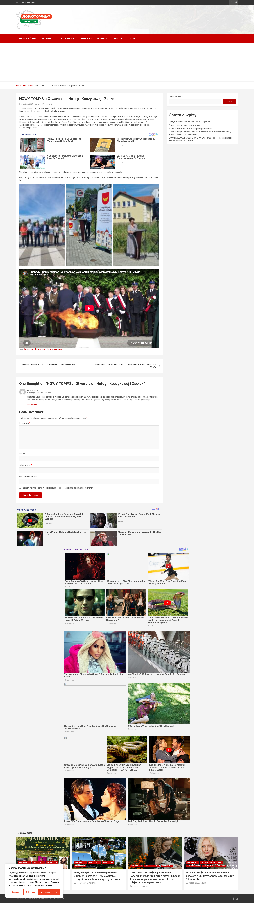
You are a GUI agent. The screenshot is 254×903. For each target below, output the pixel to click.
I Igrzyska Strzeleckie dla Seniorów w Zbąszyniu (189, 122)
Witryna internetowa (28, 476)
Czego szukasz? (176, 96)
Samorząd (102, 38)
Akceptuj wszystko (49, 892)
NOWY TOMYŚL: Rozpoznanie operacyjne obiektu (190, 128)
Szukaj (229, 101)
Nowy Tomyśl (47, 349)
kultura (148, 866)
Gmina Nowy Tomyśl (32, 349)
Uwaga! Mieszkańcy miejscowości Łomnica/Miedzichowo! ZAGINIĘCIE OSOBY (125, 365)
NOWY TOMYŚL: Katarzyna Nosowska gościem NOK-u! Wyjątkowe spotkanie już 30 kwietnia (210, 876)
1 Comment (47, 104)
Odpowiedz (32, 404)
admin (37, 104)
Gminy (116, 38)
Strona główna (27, 38)
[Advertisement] (127, 62)
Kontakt (132, 38)
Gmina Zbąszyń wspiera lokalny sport (185, 125)
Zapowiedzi (85, 38)
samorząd (58, 349)
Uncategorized (193, 866)
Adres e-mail (25, 465)
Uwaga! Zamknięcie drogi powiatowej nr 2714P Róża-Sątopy (48, 364)
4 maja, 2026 (135, 886)
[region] (34, 881)
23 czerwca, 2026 (81, 883)
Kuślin (157, 866)
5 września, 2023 (26, 104)
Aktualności (48, 38)
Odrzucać (30, 892)
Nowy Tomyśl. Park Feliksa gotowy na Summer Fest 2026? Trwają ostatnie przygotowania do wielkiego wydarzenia (97, 876)
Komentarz (24, 423)
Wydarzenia (67, 38)
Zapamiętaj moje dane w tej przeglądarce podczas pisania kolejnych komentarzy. (58, 488)
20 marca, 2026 (192, 883)
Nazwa (23, 453)
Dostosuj (15, 892)
